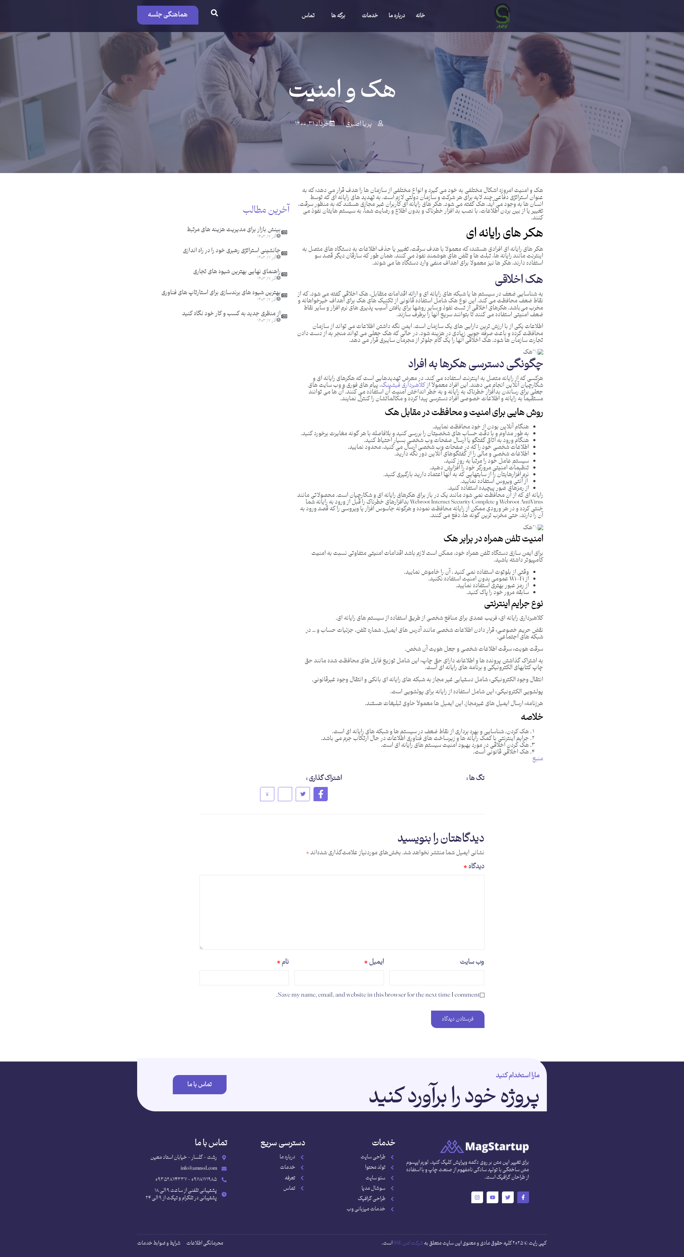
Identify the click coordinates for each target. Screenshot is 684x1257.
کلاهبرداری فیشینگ (403, 385)
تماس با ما (199, 1084)
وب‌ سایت (472, 962)
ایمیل (374, 962)
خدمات (370, 15)
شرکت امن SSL (408, 1243)
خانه (420, 15)
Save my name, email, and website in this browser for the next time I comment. (378, 995)
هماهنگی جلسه (168, 15)
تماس (308, 15)
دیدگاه (473, 866)
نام (283, 962)
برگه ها (338, 15)
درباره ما (397, 15)
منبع (537, 758)
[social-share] (321, 794)
